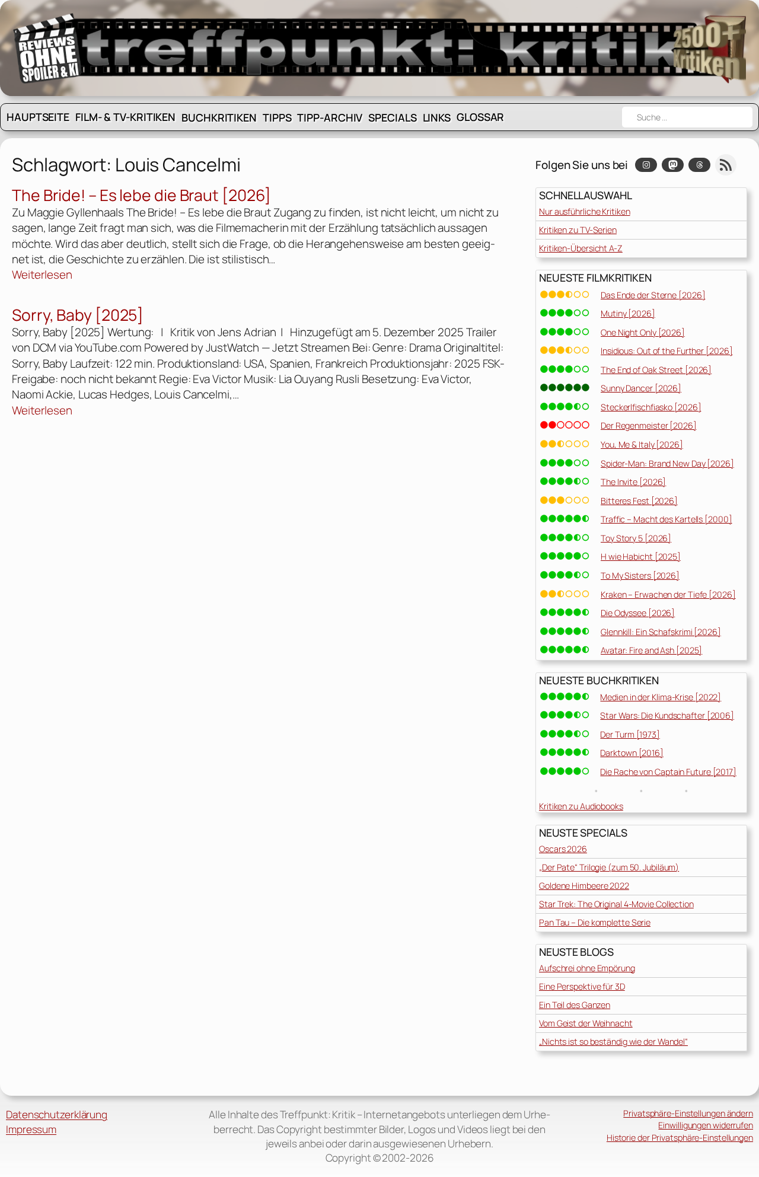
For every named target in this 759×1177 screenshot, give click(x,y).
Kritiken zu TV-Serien (578, 229)
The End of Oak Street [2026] (656, 369)
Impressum (31, 1129)
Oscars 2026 (563, 848)
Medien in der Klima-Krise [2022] (660, 697)
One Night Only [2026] (643, 332)
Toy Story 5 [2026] (636, 538)
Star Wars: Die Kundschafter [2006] (667, 715)
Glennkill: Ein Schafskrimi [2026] (661, 631)
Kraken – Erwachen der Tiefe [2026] (668, 594)
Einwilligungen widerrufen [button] (705, 1125)
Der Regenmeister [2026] (649, 425)
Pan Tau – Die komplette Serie (594, 922)
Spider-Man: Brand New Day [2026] (667, 463)
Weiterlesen (42, 274)
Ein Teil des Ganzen (574, 1004)
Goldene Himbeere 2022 (584, 885)
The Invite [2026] (633, 481)
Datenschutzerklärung (56, 1114)
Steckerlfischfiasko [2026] (651, 407)
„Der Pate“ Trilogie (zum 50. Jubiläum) (609, 867)
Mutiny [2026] (628, 313)
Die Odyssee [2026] (638, 612)
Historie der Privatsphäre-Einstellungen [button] (680, 1137)
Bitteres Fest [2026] (639, 500)
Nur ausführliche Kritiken (584, 211)
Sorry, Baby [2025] (77, 315)
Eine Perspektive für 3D (582, 986)
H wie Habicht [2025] (641, 556)
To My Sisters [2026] (640, 575)
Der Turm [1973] (630, 734)
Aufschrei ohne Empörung (587, 968)
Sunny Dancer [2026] (641, 388)
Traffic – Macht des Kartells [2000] (666, 519)
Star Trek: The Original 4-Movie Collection (616, 904)
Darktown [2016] (632, 752)
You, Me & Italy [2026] (642, 444)
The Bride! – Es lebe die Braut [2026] (141, 196)
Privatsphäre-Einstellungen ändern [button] (688, 1113)
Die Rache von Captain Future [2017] (668, 771)
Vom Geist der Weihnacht (586, 1023)
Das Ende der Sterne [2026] (653, 295)
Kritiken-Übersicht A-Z (581, 248)
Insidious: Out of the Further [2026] (666, 350)
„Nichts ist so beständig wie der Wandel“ (613, 1041)
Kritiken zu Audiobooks (581, 806)
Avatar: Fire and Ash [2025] (651, 650)
